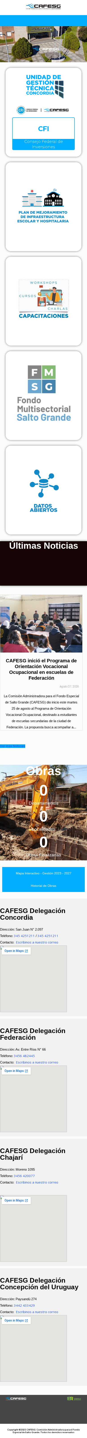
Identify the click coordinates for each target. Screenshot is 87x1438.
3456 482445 (24, 1055)
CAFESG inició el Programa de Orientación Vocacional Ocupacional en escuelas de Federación (41, 669)
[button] (82, 697)
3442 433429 (24, 1305)
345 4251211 (24, 935)
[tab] (43, 873)
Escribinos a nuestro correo (37, 942)
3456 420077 (24, 1176)
